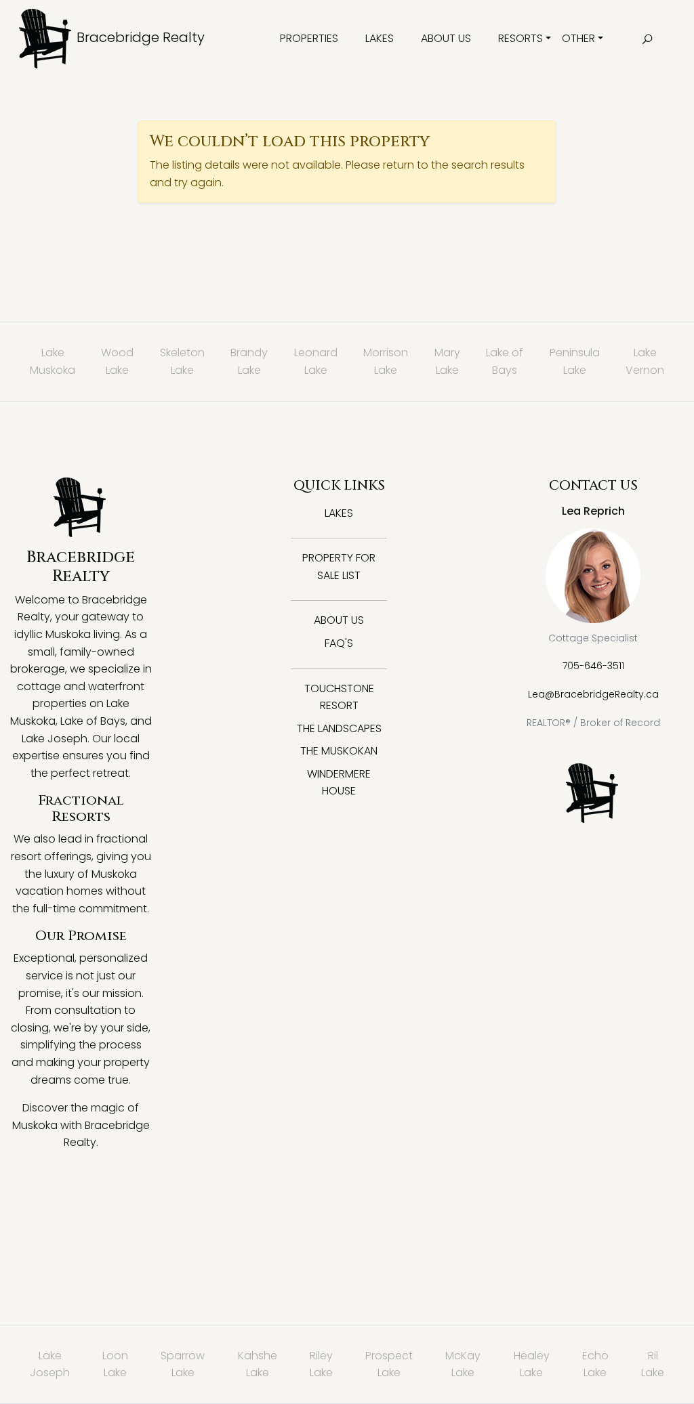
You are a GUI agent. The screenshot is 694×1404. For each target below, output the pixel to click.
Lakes (379, 38)
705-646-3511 (593, 666)
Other (578, 38)
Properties (309, 38)
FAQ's (339, 643)
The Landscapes (339, 728)
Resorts (520, 38)
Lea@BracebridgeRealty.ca (593, 694)
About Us (446, 38)
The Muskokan (338, 751)
